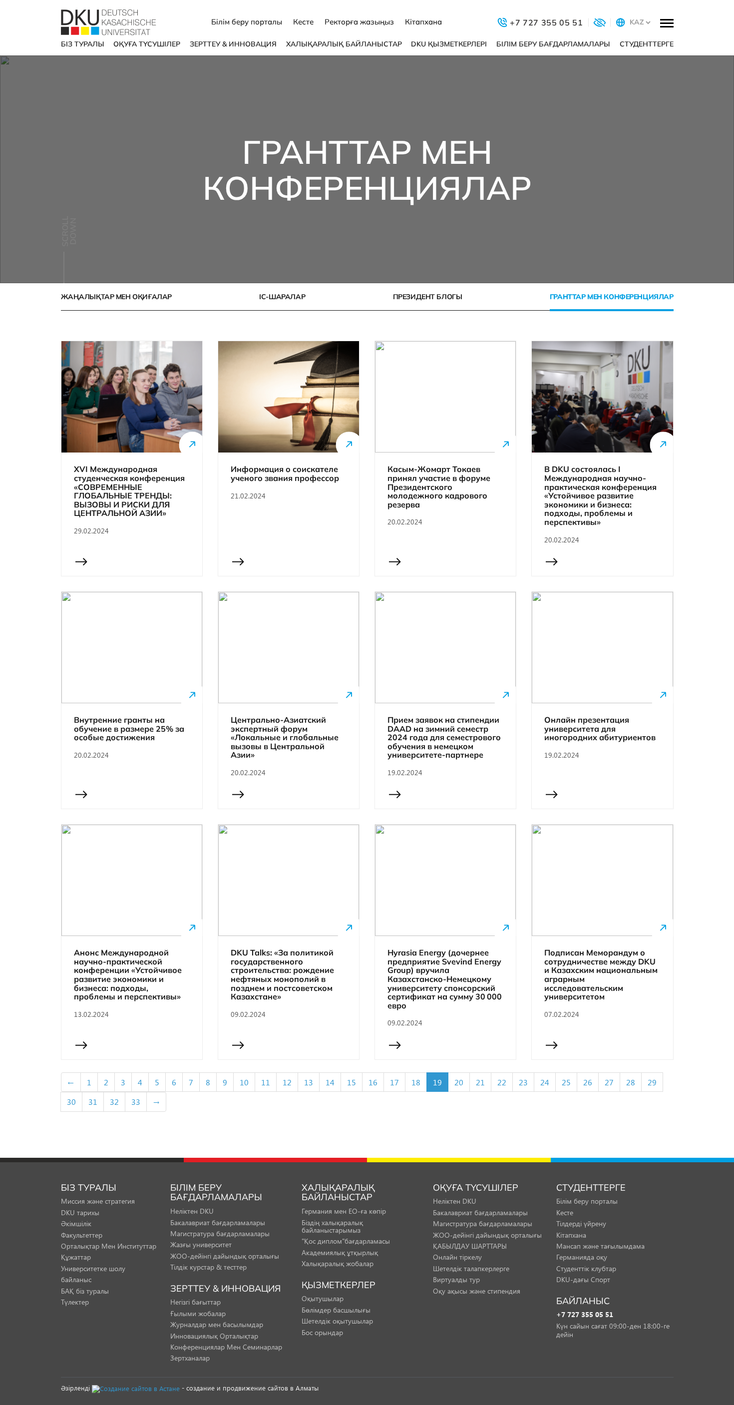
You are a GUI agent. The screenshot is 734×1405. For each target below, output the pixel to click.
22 (501, 1082)
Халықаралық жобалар (337, 1263)
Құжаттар (76, 1257)
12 (287, 1082)
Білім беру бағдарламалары (553, 43)
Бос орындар (322, 1332)
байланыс (76, 1279)
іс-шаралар (282, 296)
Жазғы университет (201, 1244)
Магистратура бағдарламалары (220, 1233)
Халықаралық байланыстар (344, 43)
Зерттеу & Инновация (233, 43)
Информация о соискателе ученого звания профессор (285, 473)
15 (351, 1082)
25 (566, 1082)
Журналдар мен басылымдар (216, 1324)
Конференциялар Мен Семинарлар (226, 1347)
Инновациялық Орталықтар (214, 1336)
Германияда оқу (581, 1257)
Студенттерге (647, 43)
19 (437, 1082)
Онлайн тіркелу (457, 1257)
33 (135, 1101)
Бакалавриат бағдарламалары (217, 1222)
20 (458, 1082)
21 (480, 1082)
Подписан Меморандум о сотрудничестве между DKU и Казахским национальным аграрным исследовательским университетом (601, 974)
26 (587, 1082)
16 (372, 1082)
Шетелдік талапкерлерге (471, 1268)
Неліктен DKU (192, 1211)
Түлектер (75, 1302)
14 (330, 1082)
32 (114, 1101)
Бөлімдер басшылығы (336, 1310)
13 (308, 1082)
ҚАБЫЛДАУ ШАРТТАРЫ (470, 1246)
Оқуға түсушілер (146, 43)
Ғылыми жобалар (198, 1313)
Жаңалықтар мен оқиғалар (116, 296)
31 (92, 1101)
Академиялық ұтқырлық (340, 1252)
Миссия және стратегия (98, 1201)
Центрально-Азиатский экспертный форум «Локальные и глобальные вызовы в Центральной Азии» (285, 738)
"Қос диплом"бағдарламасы (346, 1241)
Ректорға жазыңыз (359, 21)
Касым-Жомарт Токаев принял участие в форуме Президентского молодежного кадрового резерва (438, 487)
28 (630, 1082)
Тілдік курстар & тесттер (208, 1267)
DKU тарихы (80, 1212)
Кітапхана (423, 21)
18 (415, 1082)
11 (265, 1082)
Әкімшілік (76, 1223)
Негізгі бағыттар (195, 1302)
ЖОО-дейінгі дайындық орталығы (224, 1256)
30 (71, 1101)
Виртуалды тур (456, 1279)
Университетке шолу (93, 1268)
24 (544, 1082)
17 (394, 1082)
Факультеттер (81, 1235)
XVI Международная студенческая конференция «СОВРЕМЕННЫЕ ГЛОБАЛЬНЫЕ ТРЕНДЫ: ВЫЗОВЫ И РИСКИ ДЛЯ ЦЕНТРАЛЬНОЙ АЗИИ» (129, 491)
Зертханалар (190, 1358)
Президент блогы (427, 296)
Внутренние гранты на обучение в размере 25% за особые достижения (129, 729)
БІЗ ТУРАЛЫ (82, 43)
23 (523, 1082)
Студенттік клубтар (586, 1268)
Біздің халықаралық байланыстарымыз (332, 1226)
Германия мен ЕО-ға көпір (344, 1211)
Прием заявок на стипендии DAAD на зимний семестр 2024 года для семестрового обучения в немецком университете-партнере (444, 738)
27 (609, 1082)
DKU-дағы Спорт (583, 1279)
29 (652, 1082)
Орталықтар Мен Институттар (108, 1246)
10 (244, 1082)
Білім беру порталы (246, 21)
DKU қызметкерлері (449, 43)
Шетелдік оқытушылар (337, 1321)
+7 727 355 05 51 (584, 1315)
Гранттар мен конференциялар (612, 296)
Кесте (303, 21)
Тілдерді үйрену (581, 1223)
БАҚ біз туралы (85, 1291)
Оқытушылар (323, 1298)
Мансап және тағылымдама (600, 1246)
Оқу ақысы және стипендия (476, 1291)
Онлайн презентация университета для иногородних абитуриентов (600, 729)
